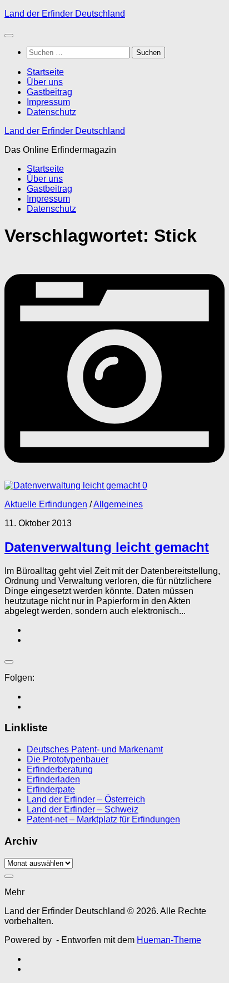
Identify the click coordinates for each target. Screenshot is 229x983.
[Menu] (8, 35)
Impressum (48, 102)
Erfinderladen (53, 779)
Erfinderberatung (60, 769)
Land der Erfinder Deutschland (64, 13)
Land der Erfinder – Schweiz (82, 809)
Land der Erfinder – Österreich (86, 799)
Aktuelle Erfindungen (45, 504)
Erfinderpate (51, 789)
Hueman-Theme (169, 940)
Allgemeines (118, 504)
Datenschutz (51, 112)
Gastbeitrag (49, 92)
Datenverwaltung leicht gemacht (106, 547)
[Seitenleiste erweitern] (8, 661)
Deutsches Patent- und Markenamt (95, 749)
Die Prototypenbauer (67, 759)
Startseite (45, 72)
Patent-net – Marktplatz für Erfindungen (103, 819)
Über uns (45, 82)
